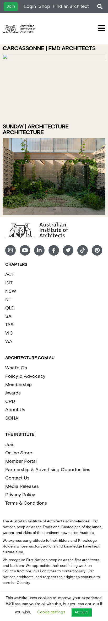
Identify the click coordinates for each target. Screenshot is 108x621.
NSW (10, 291)
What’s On (16, 368)
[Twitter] (68, 250)
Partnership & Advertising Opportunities (47, 470)
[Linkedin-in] (39, 250)
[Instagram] (10, 250)
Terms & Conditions (26, 503)
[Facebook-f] (53, 250)
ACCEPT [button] (82, 612)
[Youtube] (25, 250)
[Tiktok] (82, 250)
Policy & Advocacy (25, 376)
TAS (9, 325)
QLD (9, 308)
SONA (11, 418)
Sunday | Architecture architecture (36, 129)
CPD (10, 401)
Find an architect (71, 6)
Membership (18, 385)
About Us (15, 410)
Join (9, 445)
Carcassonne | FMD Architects (49, 48)
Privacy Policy (20, 495)
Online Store (18, 453)
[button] (99, 6)
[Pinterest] (97, 250)
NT (8, 300)
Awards (13, 393)
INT (9, 283)
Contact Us (17, 478)
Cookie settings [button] (51, 612)
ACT (9, 275)
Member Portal (21, 461)
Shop (44, 6)
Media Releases (22, 486)
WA (8, 341)
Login (30, 6)
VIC (9, 333)
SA (8, 316)
